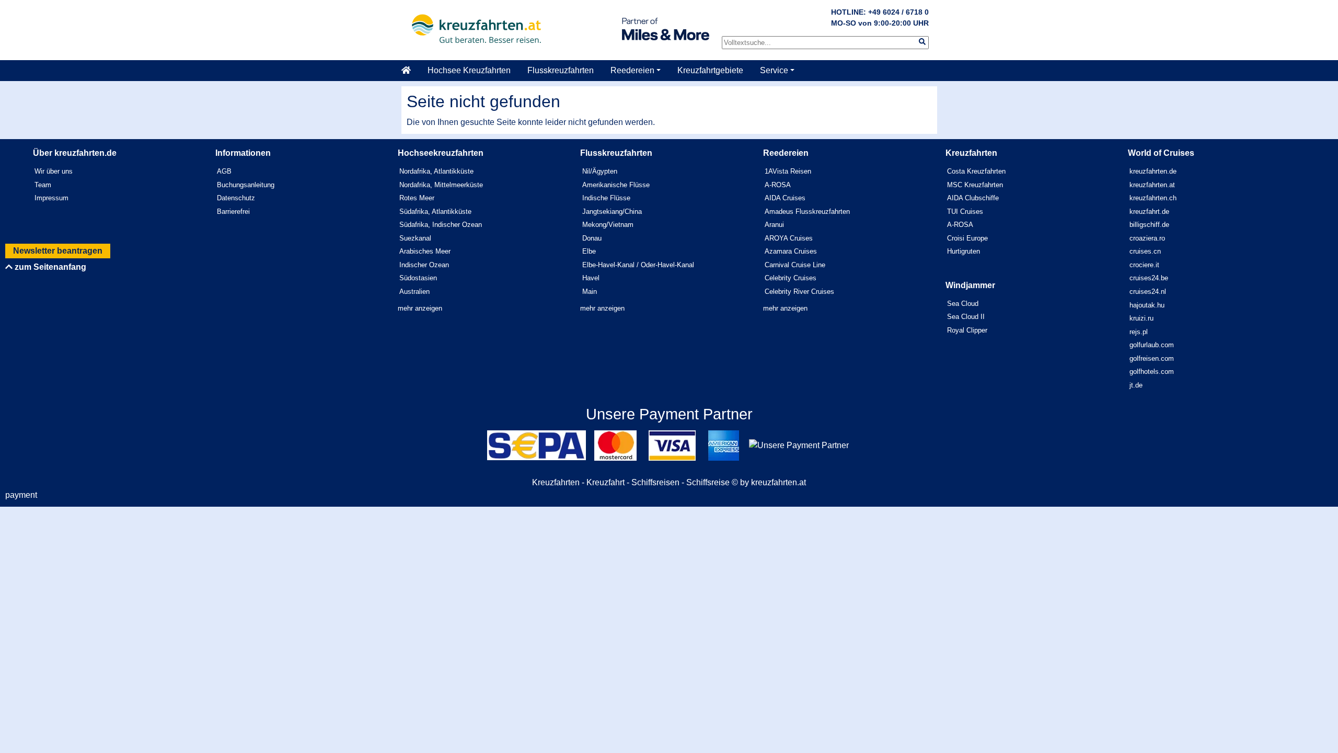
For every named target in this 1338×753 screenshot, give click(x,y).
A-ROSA (778, 185)
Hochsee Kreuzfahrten (469, 70)
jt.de (1136, 385)
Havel (590, 278)
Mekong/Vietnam (607, 225)
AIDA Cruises (785, 198)
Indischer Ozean (424, 265)
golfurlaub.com (1151, 345)
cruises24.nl (1147, 291)
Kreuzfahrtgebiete (710, 70)
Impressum (51, 198)
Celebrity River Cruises (799, 291)
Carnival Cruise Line (795, 265)
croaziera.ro (1147, 238)
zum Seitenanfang (49, 267)
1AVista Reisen (788, 171)
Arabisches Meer (425, 251)
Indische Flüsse (606, 198)
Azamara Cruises (791, 251)
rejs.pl (1138, 332)
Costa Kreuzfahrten (976, 171)
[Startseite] (410, 70)
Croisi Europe (967, 238)
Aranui (774, 225)
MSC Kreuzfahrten (975, 185)
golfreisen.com (1151, 358)
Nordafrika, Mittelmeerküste (441, 185)
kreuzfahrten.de (1152, 171)
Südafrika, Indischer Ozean (440, 225)
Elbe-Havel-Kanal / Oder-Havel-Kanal (638, 265)
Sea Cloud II (966, 317)
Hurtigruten (963, 251)
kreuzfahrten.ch (1152, 198)
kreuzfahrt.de (1149, 211)
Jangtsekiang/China (612, 211)
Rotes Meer (416, 198)
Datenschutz (236, 198)
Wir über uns (53, 171)
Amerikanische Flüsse (616, 185)
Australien (414, 291)
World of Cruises (1161, 153)
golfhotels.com (1151, 371)
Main (589, 291)
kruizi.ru (1141, 318)
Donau (592, 238)
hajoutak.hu (1146, 305)
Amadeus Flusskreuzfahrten (807, 211)
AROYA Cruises (789, 238)
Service (774, 70)
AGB (224, 171)
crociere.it (1144, 265)
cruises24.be (1148, 278)
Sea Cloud (962, 303)
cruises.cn (1145, 251)
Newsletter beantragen (57, 250)
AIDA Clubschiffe (973, 198)
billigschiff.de (1149, 225)
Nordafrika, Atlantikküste (436, 171)
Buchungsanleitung (245, 185)
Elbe (589, 251)
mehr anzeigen (420, 308)
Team (42, 185)
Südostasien (418, 278)
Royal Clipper (967, 330)
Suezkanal (415, 238)
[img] (922, 41)
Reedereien (632, 70)
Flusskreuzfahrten (560, 70)
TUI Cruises (965, 211)
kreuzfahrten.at (1152, 185)
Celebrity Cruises (790, 278)
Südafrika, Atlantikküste (435, 211)
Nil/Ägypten (599, 171)
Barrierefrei (233, 211)
